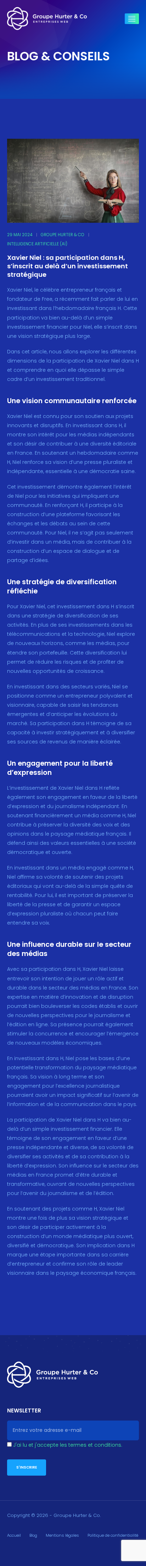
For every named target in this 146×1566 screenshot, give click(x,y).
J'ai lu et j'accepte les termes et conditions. (67, 1444)
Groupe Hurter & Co (62, 235)
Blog (33, 1535)
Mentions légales (62, 1535)
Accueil (14, 1535)
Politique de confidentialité (113, 1535)
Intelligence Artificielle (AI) (37, 244)
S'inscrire (26, 1467)
